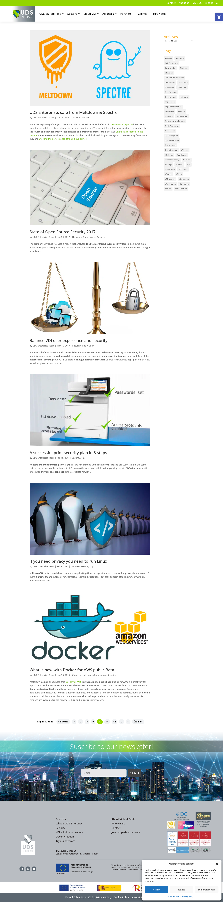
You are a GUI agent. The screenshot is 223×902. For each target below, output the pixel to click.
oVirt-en (184, 150)
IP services (169, 111)
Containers (170, 82)
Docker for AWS (73, 681)
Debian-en (183, 82)
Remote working (172, 159)
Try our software (65, 841)
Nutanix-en (170, 130)
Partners (126, 13)
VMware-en (170, 179)
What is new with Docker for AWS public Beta (72, 670)
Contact (171, 3)
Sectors (72, 13)
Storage (168, 164)
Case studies (170, 68)
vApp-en (168, 174)
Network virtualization (175, 121)
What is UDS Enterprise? (70, 823)
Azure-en (180, 58)
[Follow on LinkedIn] (21, 868)
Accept (156, 889)
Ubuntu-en (170, 169)
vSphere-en (184, 179)
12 (114, 721)
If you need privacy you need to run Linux (68, 561)
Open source (89, 237)
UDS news (86, 117)
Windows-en (170, 184)
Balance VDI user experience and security (68, 340)
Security (75, 117)
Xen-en (168, 188)
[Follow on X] (27, 868)
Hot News (159, 13)
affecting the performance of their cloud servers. (63, 138)
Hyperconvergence (173, 106)
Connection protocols (174, 77)
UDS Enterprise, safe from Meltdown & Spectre (73, 112)
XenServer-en (181, 188)
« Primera (63, 721)
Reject (181, 889)
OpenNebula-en (172, 140)
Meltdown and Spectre (121, 124)
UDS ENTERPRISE (50, 13)
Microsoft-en (182, 116)
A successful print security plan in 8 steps (68, 452)
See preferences (206, 889)
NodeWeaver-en (172, 126)
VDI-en (90, 345)
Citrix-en (183, 68)
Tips (84, 345)
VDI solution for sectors (69, 832)
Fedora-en (182, 87)
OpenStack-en (171, 150)
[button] (219, 17)
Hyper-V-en (170, 101)
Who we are (118, 823)
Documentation (65, 836)
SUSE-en (179, 164)
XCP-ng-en (184, 184)
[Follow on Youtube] (34, 868)
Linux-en (75, 566)
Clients (142, 13)
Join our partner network (126, 832)
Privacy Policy (103, 897)
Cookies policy (174, 896)
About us (184, 3)
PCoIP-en (169, 155)
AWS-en (168, 58)
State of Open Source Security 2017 (63, 231)
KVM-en (181, 111)
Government (170, 97)
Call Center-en (171, 63)
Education (169, 87)
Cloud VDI (89, 13)
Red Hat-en (182, 155)
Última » (138, 721)
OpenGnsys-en (171, 135)
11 (107, 721)
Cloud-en (76, 675)
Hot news (77, 237)
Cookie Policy (121, 897)
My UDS (197, 3)
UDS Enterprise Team (43, 117)
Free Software (171, 92)
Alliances (108, 13)
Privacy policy (187, 896)
